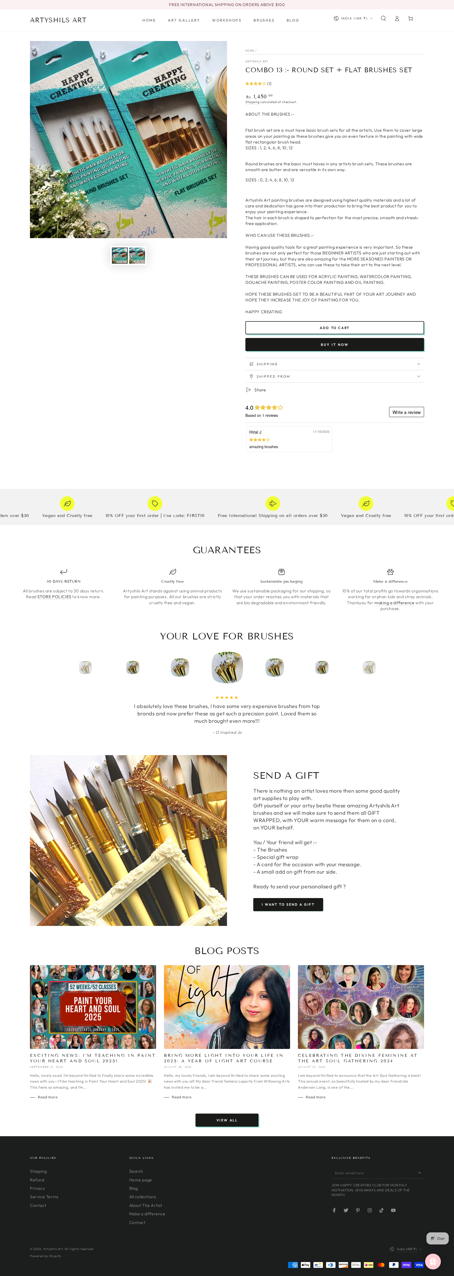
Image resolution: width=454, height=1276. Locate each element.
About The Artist (146, 1220)
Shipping (252, 102)
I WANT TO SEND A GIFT (288, 919)
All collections (142, 1211)
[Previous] (73, 667)
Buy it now (335, 344)
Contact (38, 1220)
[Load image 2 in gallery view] (137, 256)
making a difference (394, 602)
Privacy (37, 1203)
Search (136, 1185)
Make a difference (147, 1228)
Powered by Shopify (45, 1271)
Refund (37, 1194)
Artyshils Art (256, 61)
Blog (133, 1203)
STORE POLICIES (54, 596)
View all (227, 1135)
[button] (383, 18)
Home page (140, 1194)
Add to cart (335, 328)
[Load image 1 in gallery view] (120, 256)
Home (249, 50)
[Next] (380, 667)
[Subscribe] (421, 1187)
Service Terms (44, 1211)
